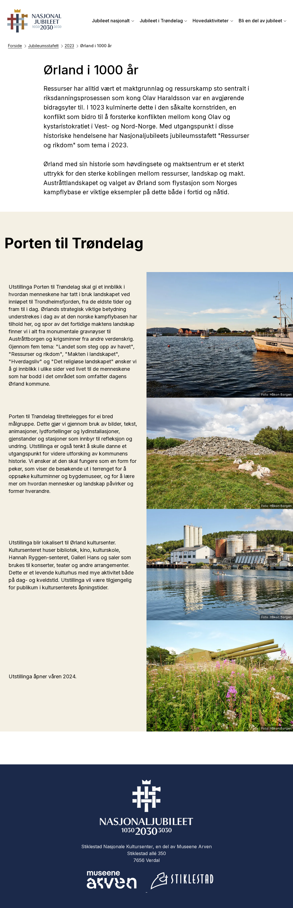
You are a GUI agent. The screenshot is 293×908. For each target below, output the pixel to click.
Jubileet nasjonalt (111, 20)
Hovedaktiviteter (211, 20)
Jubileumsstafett (43, 45)
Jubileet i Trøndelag (161, 20)
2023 (69, 45)
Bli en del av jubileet (260, 20)
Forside (15, 45)
